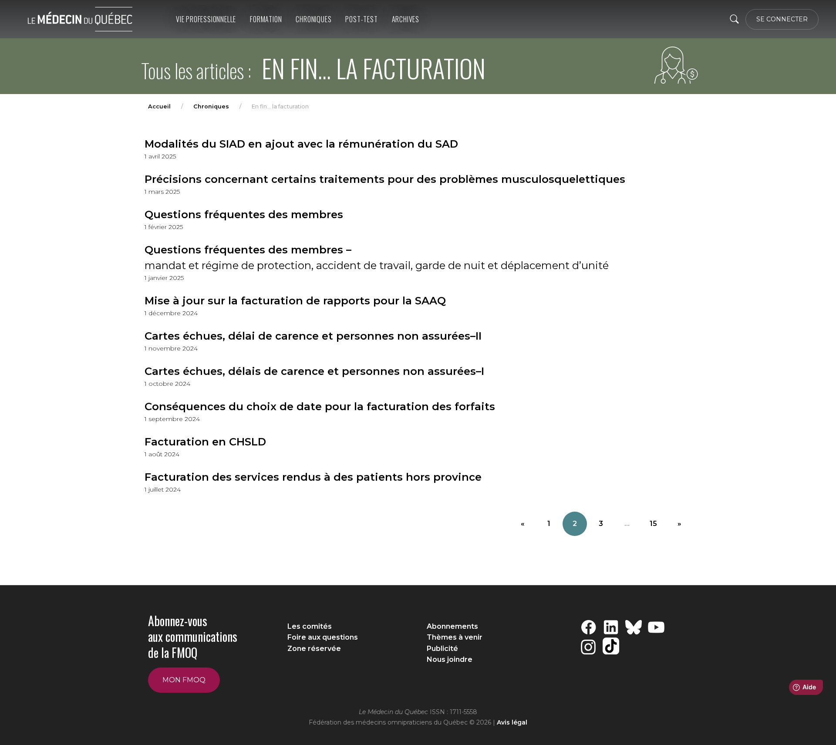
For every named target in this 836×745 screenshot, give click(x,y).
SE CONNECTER (782, 19)
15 (653, 523)
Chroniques (313, 19)
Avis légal (512, 722)
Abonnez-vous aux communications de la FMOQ (192, 636)
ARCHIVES (405, 19)
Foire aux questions (322, 637)
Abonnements (452, 626)
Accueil (159, 106)
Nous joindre (449, 659)
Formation (266, 19)
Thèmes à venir (454, 637)
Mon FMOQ (184, 680)
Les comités (309, 626)
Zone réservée (314, 648)
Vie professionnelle (206, 19)
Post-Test (361, 19)
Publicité (442, 648)
